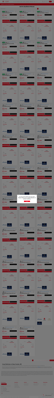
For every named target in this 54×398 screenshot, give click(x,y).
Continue (27, 201)
